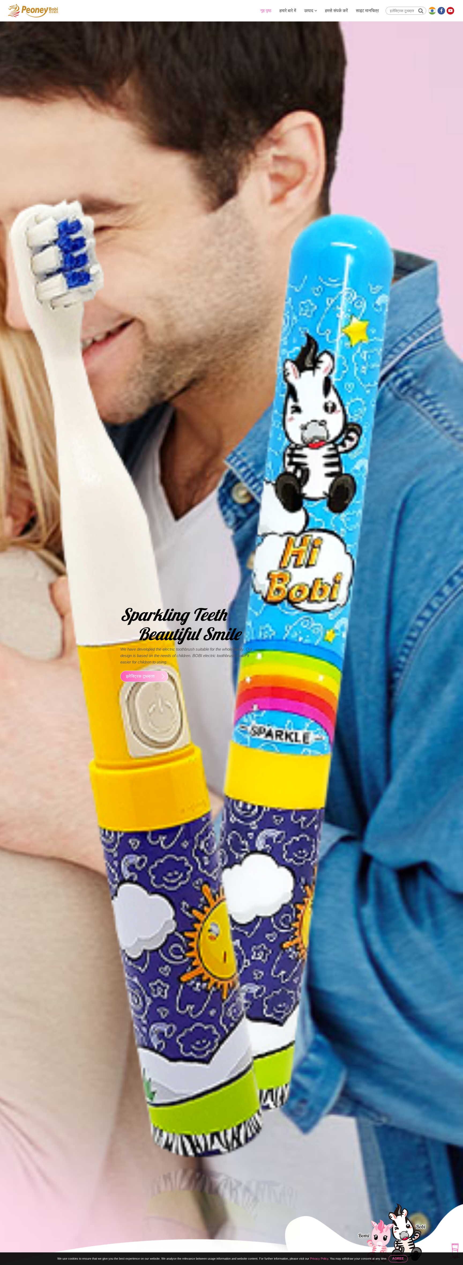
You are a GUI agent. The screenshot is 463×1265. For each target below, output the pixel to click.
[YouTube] (450, 11)
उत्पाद (309, 10)
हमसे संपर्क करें (336, 10)
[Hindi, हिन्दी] (432, 11)
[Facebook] (441, 11)
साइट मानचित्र (367, 10)
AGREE (398, 1258)
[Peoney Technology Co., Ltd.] (33, 10)
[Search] (421, 10)
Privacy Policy (319, 1258)
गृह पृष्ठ (265, 10)
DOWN (455, 1257)
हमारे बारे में (287, 10)
